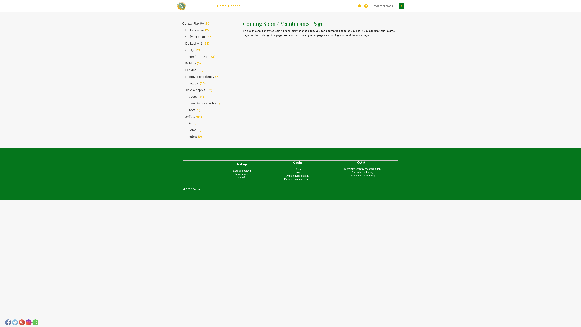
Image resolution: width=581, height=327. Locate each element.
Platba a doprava (242, 170)
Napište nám (242, 174)
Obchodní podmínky (363, 172)
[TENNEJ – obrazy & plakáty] (181, 6)
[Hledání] (401, 6)
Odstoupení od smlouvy (362, 175)
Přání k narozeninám (297, 175)
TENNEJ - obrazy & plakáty (201, 6)
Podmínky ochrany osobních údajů (362, 168)
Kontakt (242, 177)
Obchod (234, 6)
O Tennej (297, 169)
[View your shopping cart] (360, 6)
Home (221, 6)
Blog (297, 172)
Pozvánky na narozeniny (297, 179)
